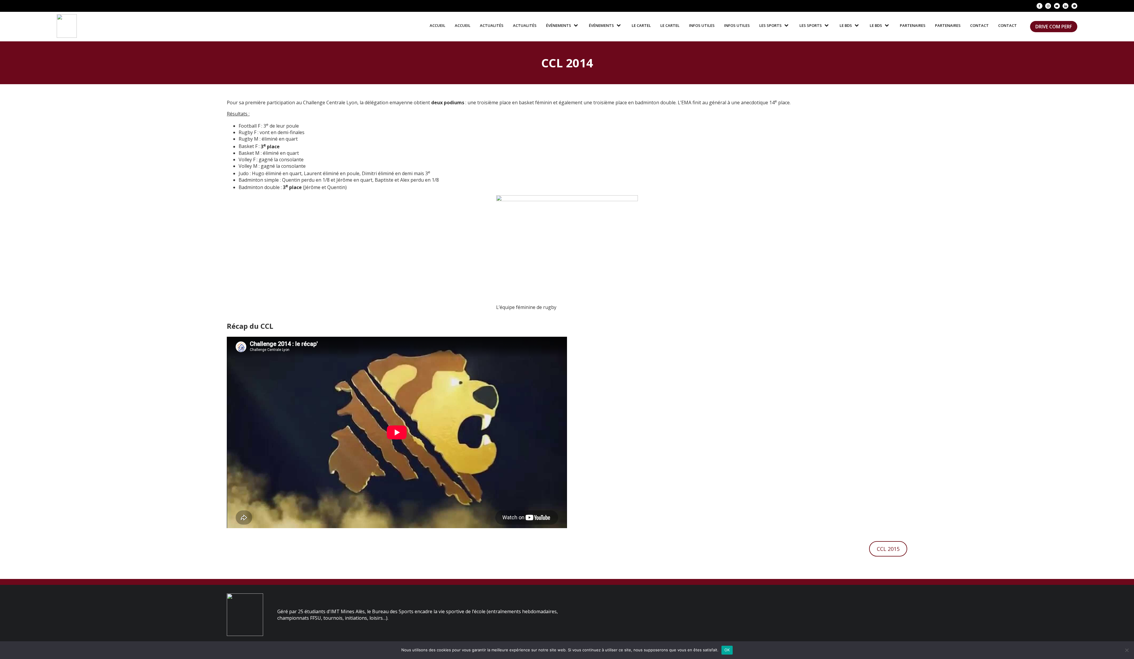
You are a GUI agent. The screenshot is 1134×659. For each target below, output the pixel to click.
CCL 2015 (888, 548)
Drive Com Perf (1053, 26)
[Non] (1127, 650)
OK (727, 649)
